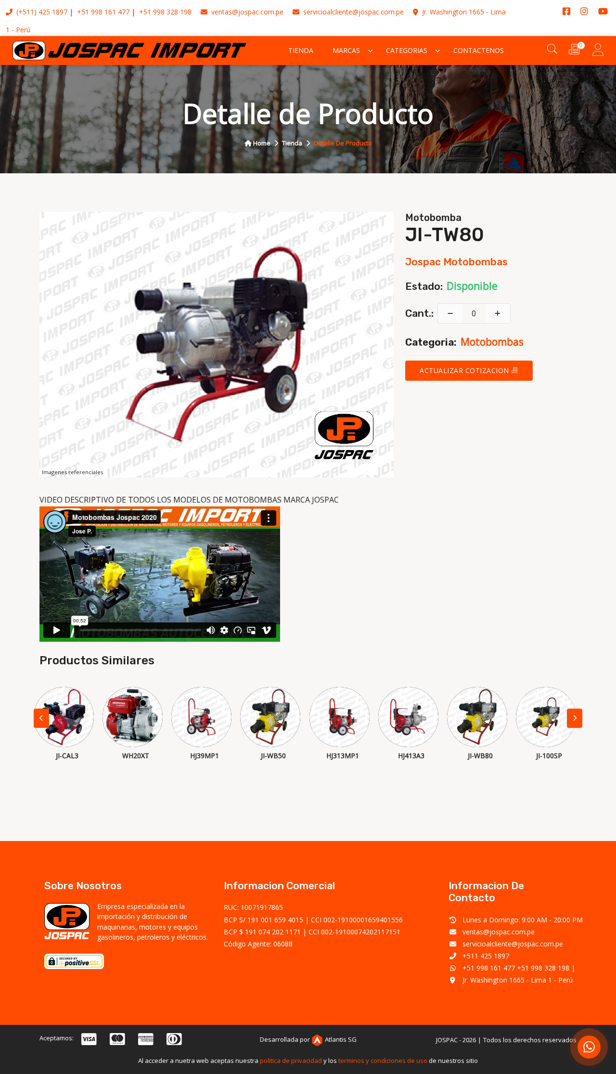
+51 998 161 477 (103, 11)
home (261, 143)
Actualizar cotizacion (465, 370)
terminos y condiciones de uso (382, 1060)
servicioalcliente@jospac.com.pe (352, 11)
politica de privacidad (291, 1060)
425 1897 (52, 11)
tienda (292, 143)
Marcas (346, 50)
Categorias (406, 50)
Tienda (300, 50)
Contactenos (478, 50)
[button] (574, 718)
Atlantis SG (341, 1039)
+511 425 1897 (485, 955)
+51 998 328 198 (165, 11)
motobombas (492, 342)
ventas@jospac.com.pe (246, 11)
